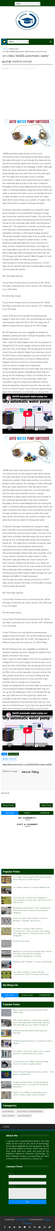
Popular (27, 995)
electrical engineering (30, 1111)
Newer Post (8, 805)
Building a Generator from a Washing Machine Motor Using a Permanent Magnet (31, 910)
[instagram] (45, 1227)
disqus (27, 813)
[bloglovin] (25, 1227)
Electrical (13, 49)
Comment (45, 995)
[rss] (35, 1227)
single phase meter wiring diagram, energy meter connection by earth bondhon (31, 1084)
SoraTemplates (21, 1219)
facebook (44, 813)
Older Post (46, 805)
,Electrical (30, 68)
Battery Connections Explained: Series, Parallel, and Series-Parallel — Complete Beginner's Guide (33, 953)
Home (5, 49)
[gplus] (15, 1227)
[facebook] (5, 1227)
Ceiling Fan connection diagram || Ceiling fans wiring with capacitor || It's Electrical (32, 900)
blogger (10, 813)
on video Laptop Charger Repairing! (31, 887)
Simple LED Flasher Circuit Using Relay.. (33, 962)
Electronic (8, 1116)
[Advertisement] (27, 96)
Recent (9, 995)
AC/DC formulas (21, 941)
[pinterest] (20, 1227)
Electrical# (13, 754)
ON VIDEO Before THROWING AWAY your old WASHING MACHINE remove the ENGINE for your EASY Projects (31, 1022)
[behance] (40, 1227)
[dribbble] (30, 1227)
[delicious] (50, 1227)
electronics (24, 1116)
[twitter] (10, 1227)
